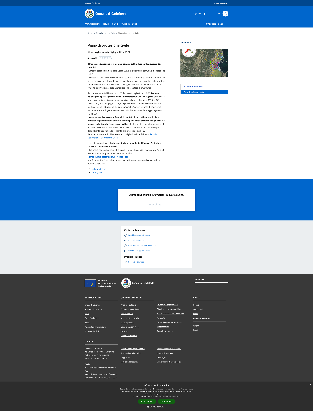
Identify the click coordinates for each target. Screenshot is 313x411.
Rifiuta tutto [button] (166, 401)
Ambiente (161, 317)
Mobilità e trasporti (129, 335)
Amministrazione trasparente (169, 348)
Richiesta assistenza (129, 361)
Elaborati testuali (99, 169)
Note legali (161, 357)
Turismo (124, 331)
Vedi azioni (185, 42)
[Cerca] (225, 13)
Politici (87, 322)
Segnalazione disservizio (131, 352)
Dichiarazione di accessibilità (169, 361)
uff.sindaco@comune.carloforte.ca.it (100, 367)
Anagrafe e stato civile (130, 304)
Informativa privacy (165, 352)
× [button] (310, 384)
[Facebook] (203, 13)
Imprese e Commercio (130, 318)
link (180, 396)
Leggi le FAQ (126, 357)
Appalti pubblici (127, 322)
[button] (156, 407)
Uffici (87, 313)
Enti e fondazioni (92, 318)
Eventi (196, 330)
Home (90, 33)
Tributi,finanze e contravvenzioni (170, 313)
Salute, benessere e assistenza (169, 322)
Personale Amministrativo (95, 326)
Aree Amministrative (93, 309)
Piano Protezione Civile (105, 33)
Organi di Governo (92, 304)
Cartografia (96, 172)
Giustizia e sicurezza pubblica (169, 309)
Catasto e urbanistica (129, 326)
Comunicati (198, 309)
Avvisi (195, 313)
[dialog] (156, 396)
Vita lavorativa (127, 313)
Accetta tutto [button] (147, 401)
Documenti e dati (92, 331)
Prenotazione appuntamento (133, 348)
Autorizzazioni (163, 326)
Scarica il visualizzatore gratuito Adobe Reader (109, 156)
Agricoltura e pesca (165, 331)
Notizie (196, 304)
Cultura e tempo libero (130, 309)
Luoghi (196, 325)
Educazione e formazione (167, 304)
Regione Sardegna (92, 3)
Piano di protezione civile (194, 91)
